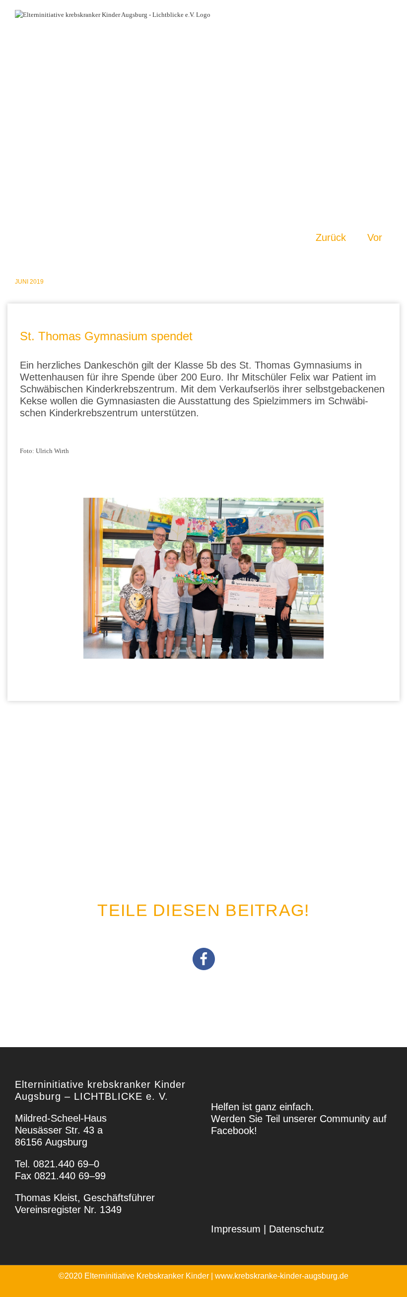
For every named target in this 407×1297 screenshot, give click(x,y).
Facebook (232, 1130)
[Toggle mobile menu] (382, 22)
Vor (374, 237)
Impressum (236, 1228)
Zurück (331, 237)
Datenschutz (296, 1228)
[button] (204, 959)
